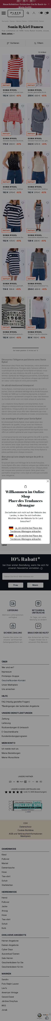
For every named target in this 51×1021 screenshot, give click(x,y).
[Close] (48, 481)
